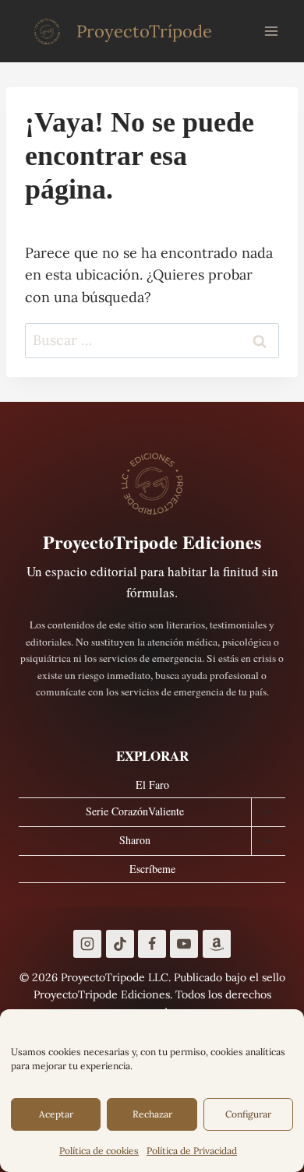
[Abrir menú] (270, 31)
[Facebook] (152, 944)
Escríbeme (152, 868)
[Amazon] (217, 944)
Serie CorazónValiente (135, 811)
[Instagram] (87, 944)
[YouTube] (184, 944)
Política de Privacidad (192, 1150)
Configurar (248, 1114)
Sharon (134, 839)
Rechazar (152, 1114)
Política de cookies (99, 1150)
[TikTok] (120, 944)
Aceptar (56, 1114)
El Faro (152, 784)
